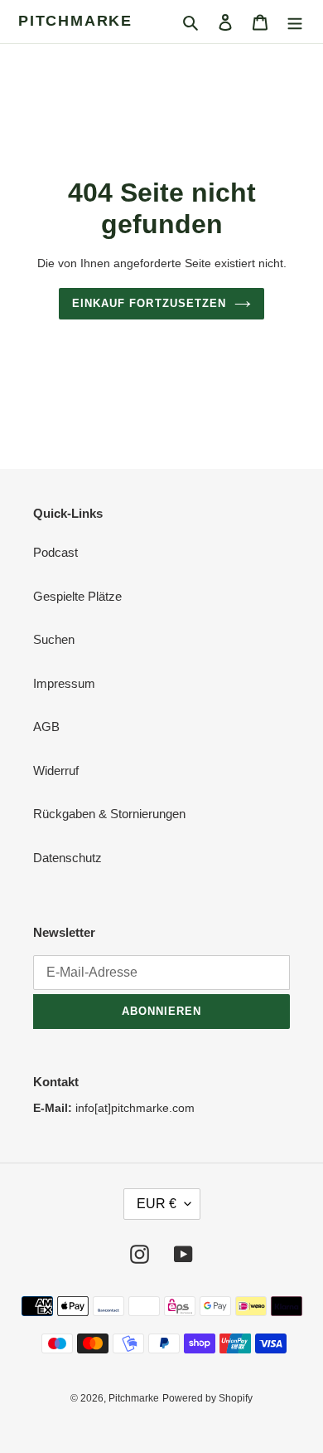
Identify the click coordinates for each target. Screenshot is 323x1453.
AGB (46, 726)
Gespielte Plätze (77, 596)
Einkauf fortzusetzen (149, 303)
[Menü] (294, 22)
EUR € (156, 1204)
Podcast (55, 552)
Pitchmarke (75, 20)
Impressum (64, 683)
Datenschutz (67, 858)
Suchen (54, 639)
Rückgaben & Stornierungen (109, 814)
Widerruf (56, 770)
